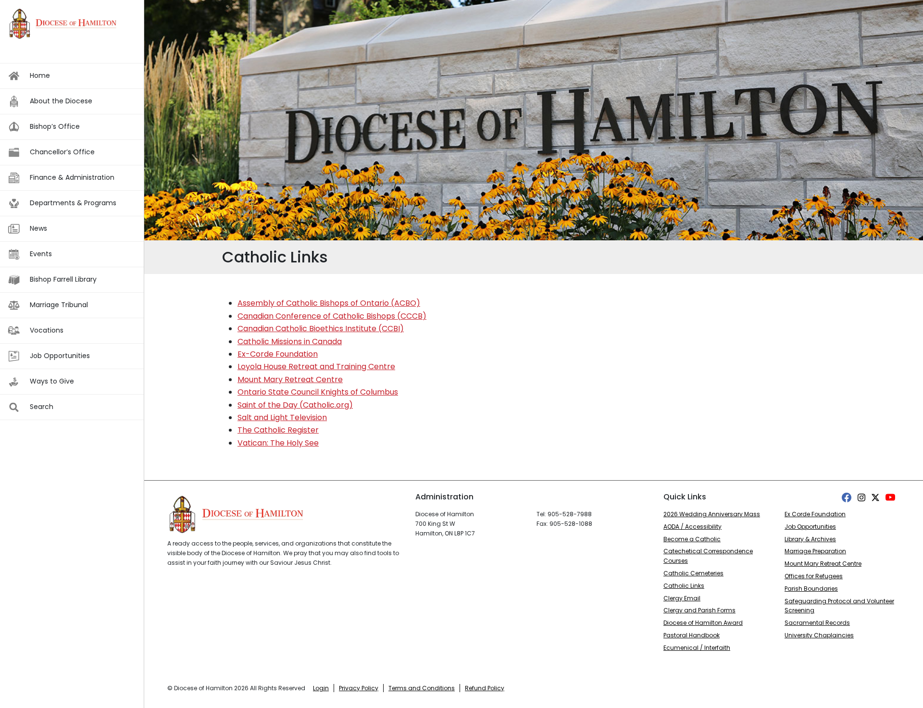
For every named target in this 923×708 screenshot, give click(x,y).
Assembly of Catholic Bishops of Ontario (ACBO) (328, 303)
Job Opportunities (810, 526)
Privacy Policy (358, 688)
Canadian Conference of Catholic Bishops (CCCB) (331, 316)
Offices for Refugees (814, 576)
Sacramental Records (817, 623)
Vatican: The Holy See (278, 442)
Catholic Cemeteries (693, 573)
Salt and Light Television (282, 417)
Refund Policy (484, 688)
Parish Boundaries (811, 588)
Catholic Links (683, 586)
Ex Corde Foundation (815, 514)
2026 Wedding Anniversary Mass (711, 514)
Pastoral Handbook (691, 635)
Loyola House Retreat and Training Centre (316, 366)
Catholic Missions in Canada (289, 341)
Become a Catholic (692, 539)
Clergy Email (681, 598)
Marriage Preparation (815, 551)
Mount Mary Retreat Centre (290, 379)
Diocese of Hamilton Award (703, 623)
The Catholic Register (278, 429)
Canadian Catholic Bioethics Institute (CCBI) (320, 328)
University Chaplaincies (819, 635)
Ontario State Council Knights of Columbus (317, 391)
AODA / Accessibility (692, 526)
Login (321, 688)
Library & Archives (810, 539)
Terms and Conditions (421, 688)
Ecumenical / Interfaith (696, 648)
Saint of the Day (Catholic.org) (295, 404)
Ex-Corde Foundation (277, 354)
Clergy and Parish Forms (699, 610)
